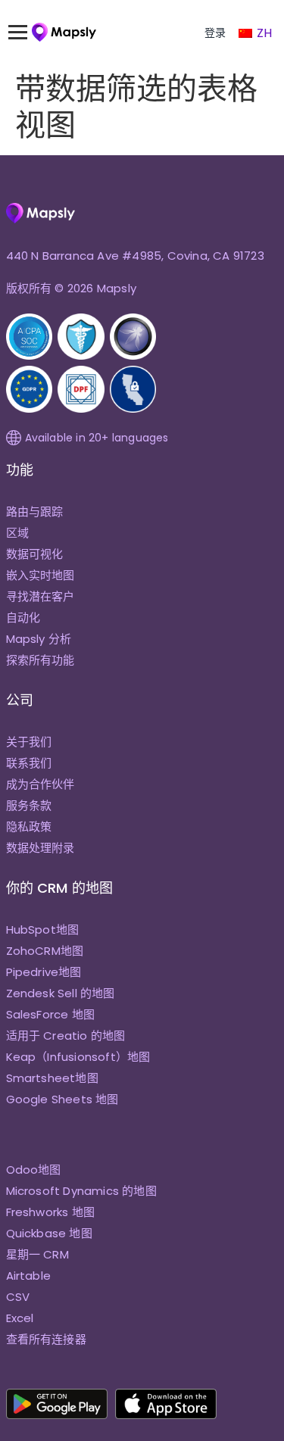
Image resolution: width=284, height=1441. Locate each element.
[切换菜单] (25, 32)
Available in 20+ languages (97, 437)
